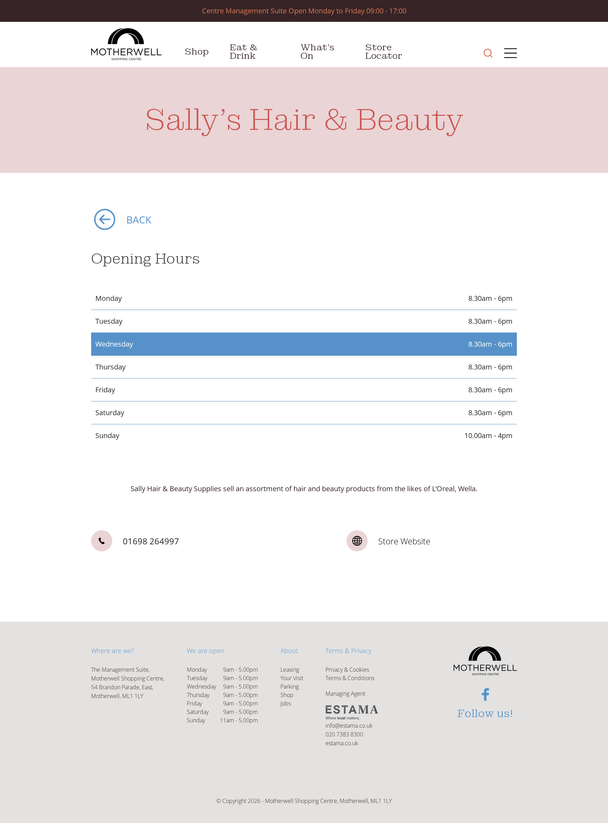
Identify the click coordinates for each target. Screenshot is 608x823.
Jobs (285, 703)
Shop (197, 51)
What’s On (317, 52)
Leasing (289, 669)
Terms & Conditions (349, 678)
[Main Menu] (508, 54)
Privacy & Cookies (347, 669)
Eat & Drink (244, 52)
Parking (289, 686)
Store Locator (383, 52)
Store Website (404, 541)
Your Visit (291, 678)
